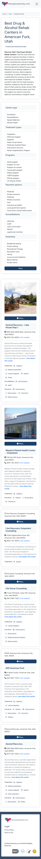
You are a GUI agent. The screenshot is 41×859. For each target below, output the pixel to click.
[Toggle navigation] (37, 4)
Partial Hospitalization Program (18, 150)
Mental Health (12, 123)
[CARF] (23, 851)
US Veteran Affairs (14, 181)
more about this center (27, 557)
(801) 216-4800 (12, 337)
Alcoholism (11, 115)
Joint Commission (14, 227)
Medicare (10, 197)
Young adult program (15, 170)
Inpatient (10, 140)
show (20, 268)
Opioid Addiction (13, 120)
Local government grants (16, 208)
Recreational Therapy (15, 249)
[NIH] (15, 851)
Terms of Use (8, 833)
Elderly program (13, 173)
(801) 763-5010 (12, 463)
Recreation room (13, 252)
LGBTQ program (13, 175)
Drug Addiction (12, 117)
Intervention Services (15, 148)
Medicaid (10, 192)
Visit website (25, 337)
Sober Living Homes (14, 142)
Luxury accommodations (16, 257)
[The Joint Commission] (34, 851)
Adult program (12, 162)
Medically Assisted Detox (16, 145)
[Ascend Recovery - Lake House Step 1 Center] (20, 298)
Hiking (9, 254)
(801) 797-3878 (12, 541)
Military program (13, 178)
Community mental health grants (19, 211)
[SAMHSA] (28, 851)
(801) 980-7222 (12, 598)
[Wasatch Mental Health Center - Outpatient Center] (20, 423)
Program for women (14, 167)
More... (21, 318)
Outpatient (11, 134)
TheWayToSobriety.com (12, 843)
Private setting (12, 246)
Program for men (13, 165)
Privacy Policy (9, 830)
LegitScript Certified (14, 232)
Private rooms (12, 262)
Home (4, 14)
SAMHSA (10, 221)
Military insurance (13, 200)
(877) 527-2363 (12, 754)
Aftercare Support (14, 137)
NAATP (10, 229)
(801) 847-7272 (12, 678)
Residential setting (14, 244)
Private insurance (13, 194)
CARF (9, 224)
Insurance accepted (14, 205)
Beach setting (12, 260)
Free (8, 202)
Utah (10, 14)
